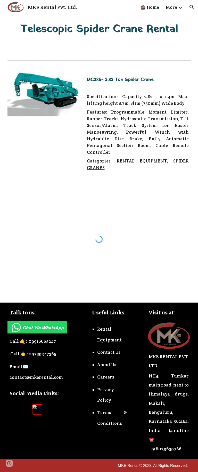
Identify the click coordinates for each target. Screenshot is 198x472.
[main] (99, 29)
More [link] (171, 7)
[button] (192, 7)
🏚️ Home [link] (149, 7)
